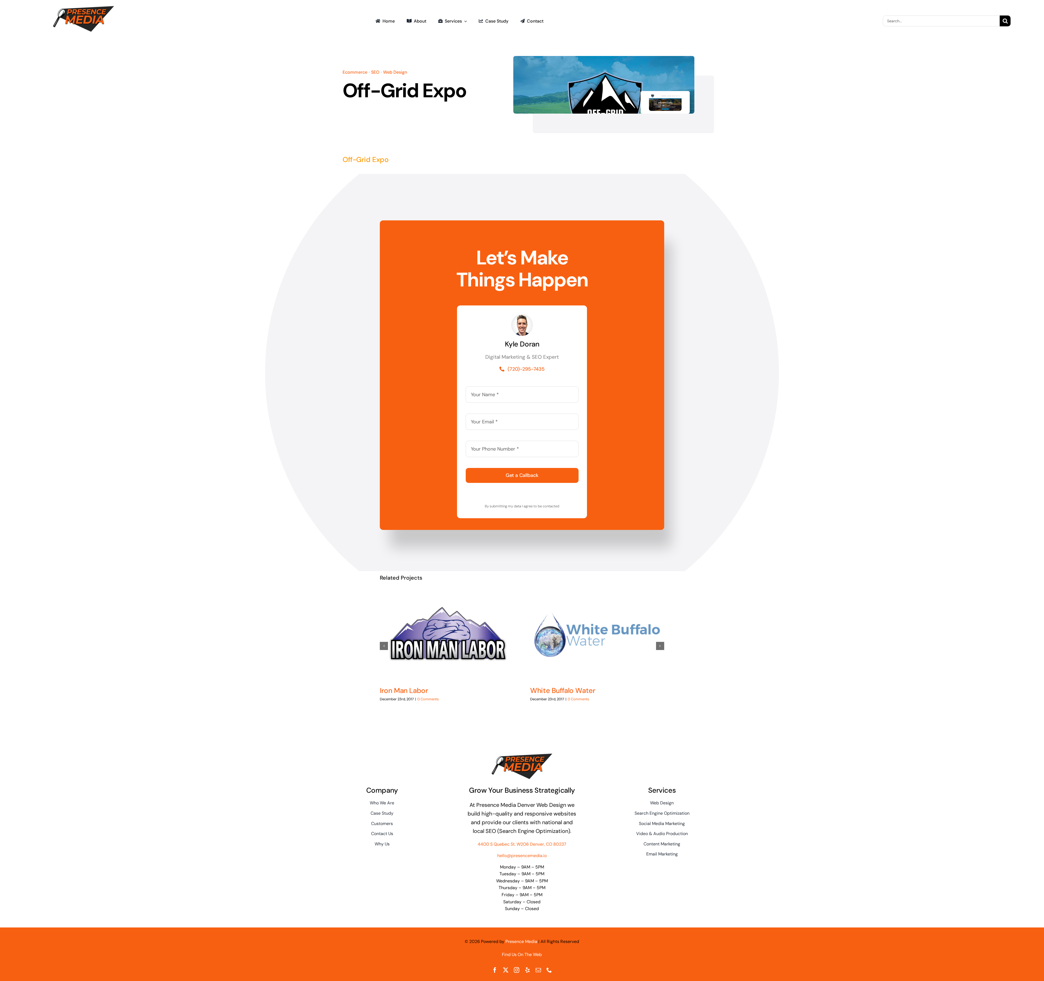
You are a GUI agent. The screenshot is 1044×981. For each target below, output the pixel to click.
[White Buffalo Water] (597, 634)
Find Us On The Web (522, 954)
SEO (375, 72)
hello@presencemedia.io (522, 855)
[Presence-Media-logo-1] (83, 7)
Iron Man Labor (404, 690)
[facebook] (495, 970)
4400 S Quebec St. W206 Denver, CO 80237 (522, 844)
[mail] (538, 970)
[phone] (549, 970)
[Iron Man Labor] (447, 634)
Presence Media (521, 941)
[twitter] (505, 970)
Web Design (395, 72)
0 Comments (428, 699)
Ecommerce (355, 72)
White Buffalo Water (562, 690)
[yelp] (527, 970)
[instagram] (516, 970)
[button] (384, 646)
